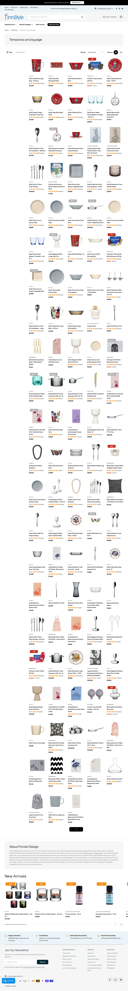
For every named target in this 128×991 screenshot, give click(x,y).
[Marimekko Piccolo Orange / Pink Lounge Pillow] (95, 871)
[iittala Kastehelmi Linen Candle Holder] (115, 171)
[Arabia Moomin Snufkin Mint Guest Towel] (95, 943)
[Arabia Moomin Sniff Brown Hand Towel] (95, 979)
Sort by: (83, 52)
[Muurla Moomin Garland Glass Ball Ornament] (56, 135)
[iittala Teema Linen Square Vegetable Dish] (37, 276)
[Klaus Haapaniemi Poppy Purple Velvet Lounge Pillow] (115, 871)
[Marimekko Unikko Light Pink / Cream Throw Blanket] (76, 979)
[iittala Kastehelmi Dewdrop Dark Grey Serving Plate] (115, 801)
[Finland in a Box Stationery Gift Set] (95, 801)
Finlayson (110, 357)
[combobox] (56, 17)
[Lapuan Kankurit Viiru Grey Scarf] (37, 801)
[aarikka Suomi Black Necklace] (37, 452)
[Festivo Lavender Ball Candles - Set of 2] (95, 693)
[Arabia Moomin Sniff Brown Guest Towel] (37, 907)
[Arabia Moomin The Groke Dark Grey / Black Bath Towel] (37, 837)
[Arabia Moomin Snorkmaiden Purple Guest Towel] (76, 416)
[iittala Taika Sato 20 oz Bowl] (56, 452)
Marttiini (90, 391)
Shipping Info (24, 7)
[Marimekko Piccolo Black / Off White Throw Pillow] (115, 486)
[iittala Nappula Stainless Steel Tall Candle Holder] (95, 623)
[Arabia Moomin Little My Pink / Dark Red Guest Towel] (56, 693)
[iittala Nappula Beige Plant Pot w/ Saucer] (76, 837)
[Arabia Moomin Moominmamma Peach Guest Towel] (37, 589)
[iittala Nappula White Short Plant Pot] (76, 346)
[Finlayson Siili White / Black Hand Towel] (115, 346)
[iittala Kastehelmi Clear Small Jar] (76, 452)
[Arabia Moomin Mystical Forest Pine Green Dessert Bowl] (115, 907)
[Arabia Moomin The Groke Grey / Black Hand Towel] (37, 979)
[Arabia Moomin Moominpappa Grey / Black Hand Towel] (56, 907)
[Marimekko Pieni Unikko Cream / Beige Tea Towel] (37, 943)
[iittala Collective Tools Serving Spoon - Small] (95, 171)
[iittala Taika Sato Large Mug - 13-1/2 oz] (56, 312)
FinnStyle (90, 76)
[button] (91, 748)
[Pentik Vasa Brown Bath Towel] (37, 871)
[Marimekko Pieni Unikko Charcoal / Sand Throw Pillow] (56, 729)
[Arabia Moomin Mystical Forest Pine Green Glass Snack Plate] (95, 907)
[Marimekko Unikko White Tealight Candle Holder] (115, 452)
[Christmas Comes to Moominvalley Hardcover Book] (56, 171)
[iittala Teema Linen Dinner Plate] (37, 207)
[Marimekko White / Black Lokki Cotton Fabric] (56, 765)
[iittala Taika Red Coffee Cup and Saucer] (76, 135)
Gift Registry (34, 7)
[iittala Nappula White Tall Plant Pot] (95, 416)
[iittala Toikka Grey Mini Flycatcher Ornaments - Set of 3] (115, 276)
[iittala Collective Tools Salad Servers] (115, 519)
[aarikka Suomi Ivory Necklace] (76, 486)
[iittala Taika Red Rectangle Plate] (56, 65)
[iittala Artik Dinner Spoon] (115, 589)
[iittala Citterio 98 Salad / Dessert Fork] (95, 553)
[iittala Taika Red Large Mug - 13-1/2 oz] (37, 65)
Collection (14, 30)
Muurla (109, 110)
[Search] (82, 17)
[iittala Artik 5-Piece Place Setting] (37, 171)
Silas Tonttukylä (92, 323)
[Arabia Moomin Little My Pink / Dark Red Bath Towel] (115, 380)
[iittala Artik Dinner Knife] (56, 589)
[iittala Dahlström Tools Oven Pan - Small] (76, 553)
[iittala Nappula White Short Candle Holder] (56, 519)
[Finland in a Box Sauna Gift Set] (95, 65)
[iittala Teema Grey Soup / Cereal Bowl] (76, 276)
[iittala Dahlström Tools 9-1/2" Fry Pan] (95, 729)
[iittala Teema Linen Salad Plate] (115, 207)
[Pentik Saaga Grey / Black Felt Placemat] (37, 765)
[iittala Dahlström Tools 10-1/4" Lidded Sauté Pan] (95, 207)
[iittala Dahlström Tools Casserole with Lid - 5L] (56, 657)
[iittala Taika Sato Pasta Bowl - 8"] (115, 553)
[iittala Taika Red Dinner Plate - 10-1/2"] (115, 65)
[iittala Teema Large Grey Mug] (56, 801)
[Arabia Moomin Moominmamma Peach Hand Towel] (76, 623)
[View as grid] (116, 52)
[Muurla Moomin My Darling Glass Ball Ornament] (115, 99)
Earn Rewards (9, 10)
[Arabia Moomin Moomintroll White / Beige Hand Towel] (95, 765)
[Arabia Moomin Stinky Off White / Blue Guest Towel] (56, 553)
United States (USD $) (104, 9)
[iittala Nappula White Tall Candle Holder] (115, 979)
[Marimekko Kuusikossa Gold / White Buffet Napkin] (37, 346)
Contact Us (14, 7)
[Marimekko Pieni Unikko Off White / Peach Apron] (56, 623)
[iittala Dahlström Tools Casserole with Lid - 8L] (56, 380)
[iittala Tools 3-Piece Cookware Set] (76, 729)
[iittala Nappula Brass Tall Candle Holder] (95, 837)
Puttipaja (90, 704)
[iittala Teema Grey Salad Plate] (56, 207)
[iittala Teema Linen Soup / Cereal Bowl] (95, 276)
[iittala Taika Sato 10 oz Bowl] (95, 519)
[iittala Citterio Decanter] (115, 765)
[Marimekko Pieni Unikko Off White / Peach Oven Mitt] (115, 729)
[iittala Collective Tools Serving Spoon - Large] (37, 312)
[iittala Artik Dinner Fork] (115, 312)
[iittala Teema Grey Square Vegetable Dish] (76, 171)
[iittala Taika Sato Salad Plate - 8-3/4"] (76, 519)
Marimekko (32, 357)
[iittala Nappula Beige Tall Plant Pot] (115, 837)
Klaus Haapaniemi (112, 882)
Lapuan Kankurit (92, 146)
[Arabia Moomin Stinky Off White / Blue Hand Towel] (76, 765)
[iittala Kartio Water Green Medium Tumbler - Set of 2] (95, 99)
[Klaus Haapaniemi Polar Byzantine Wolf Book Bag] (115, 943)
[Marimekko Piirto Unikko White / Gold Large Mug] (56, 943)
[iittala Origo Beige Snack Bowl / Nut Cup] (37, 553)
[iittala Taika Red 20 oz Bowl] (76, 65)
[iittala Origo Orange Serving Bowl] (76, 312)
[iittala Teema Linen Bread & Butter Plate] (95, 346)
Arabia (50, 357)
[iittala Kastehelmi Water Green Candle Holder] (37, 380)
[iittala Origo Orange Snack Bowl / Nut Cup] (37, 99)
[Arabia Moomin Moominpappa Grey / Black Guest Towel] (56, 871)
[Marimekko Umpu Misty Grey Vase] (115, 693)
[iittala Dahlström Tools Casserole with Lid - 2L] (76, 871)
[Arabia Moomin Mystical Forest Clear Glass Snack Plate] (76, 907)
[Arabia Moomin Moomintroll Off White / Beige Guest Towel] (76, 801)
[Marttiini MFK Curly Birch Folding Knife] (95, 380)
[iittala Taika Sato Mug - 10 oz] (56, 416)
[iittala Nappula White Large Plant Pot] (56, 240)
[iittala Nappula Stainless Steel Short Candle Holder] (115, 657)
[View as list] (121, 52)
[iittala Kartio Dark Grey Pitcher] (76, 589)
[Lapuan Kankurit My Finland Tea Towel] (115, 135)
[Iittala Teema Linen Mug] (37, 729)
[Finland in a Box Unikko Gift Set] (37, 657)
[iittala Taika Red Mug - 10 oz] (76, 240)
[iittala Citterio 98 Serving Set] (95, 452)
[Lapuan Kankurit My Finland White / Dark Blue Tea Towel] (95, 135)
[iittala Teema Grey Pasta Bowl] (76, 207)
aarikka (31, 463)
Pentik (31, 776)
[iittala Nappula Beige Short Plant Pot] (37, 693)
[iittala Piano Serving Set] (56, 837)
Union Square (52, 182)
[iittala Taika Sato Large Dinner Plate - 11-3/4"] (76, 657)
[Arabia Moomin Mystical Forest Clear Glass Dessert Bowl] (95, 589)
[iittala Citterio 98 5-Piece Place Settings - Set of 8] (56, 979)
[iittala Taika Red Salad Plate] (56, 99)
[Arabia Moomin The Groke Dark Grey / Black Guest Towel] (76, 943)
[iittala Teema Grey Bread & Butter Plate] (37, 486)
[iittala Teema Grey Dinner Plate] (56, 276)
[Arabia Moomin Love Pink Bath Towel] (56, 346)
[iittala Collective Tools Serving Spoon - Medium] (37, 135)
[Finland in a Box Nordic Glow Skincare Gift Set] (115, 240)
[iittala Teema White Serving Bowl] (95, 240)
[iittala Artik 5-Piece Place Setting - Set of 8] (37, 623)
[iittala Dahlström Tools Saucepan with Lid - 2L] (76, 380)
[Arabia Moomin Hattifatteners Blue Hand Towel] (76, 693)
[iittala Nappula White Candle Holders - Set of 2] (56, 486)
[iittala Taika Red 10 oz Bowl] (76, 99)
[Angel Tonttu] (95, 312)
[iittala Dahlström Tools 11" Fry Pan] (115, 416)
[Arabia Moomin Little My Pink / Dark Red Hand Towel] (37, 416)
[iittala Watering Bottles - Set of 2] (115, 623)
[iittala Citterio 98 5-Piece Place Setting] (95, 486)
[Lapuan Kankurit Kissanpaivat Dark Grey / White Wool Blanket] (95, 657)
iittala (31, 76)
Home (7, 7)
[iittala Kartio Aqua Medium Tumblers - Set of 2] (37, 240)
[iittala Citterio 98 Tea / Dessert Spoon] (37, 519)
